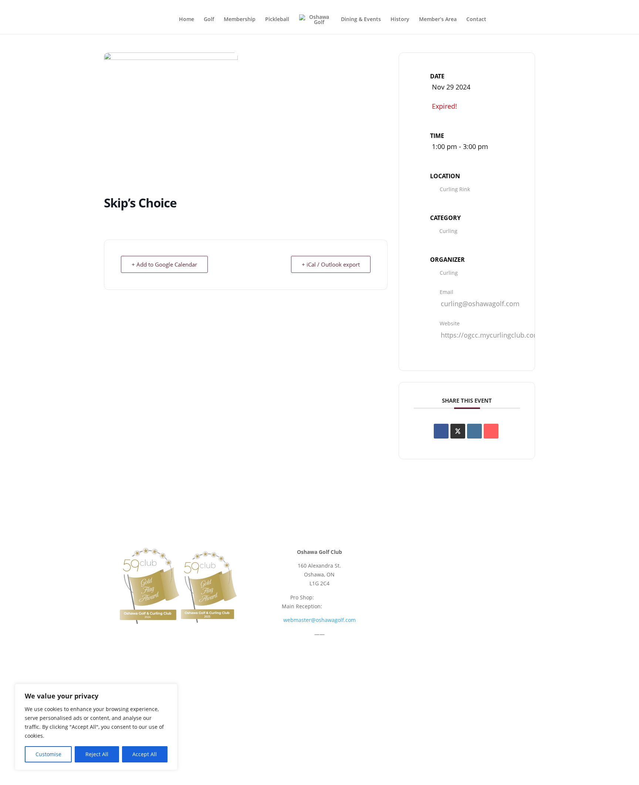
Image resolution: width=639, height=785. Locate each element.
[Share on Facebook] (441, 431)
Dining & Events (361, 20)
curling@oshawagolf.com (480, 303)
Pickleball (277, 20)
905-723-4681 (340, 606)
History (399, 20)
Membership (240, 20)
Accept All (144, 754)
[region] (96, 727)
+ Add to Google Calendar (164, 264)
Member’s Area (438, 20)
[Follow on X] (460, 553)
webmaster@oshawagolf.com (319, 619)
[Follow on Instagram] (475, 553)
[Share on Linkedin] (474, 431)
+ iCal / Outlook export (331, 264)
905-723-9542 (332, 597)
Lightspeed (334, 742)
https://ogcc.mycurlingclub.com (490, 335)
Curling (448, 230)
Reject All (96, 754)
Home (186, 20)
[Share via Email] (491, 431)
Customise (48, 754)
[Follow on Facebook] (445, 553)
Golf (209, 20)
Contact (476, 20)
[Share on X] (457, 431)
